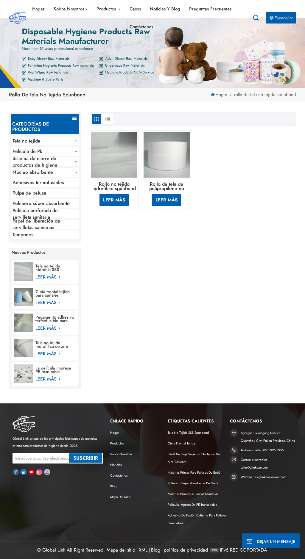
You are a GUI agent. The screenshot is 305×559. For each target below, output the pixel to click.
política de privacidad (186, 550)
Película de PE (28, 151)
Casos (135, 9)
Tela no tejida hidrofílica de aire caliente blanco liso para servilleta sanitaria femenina (53, 344)
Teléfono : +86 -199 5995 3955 (262, 450)
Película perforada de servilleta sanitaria (35, 213)
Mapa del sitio (120, 496)
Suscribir (85, 458)
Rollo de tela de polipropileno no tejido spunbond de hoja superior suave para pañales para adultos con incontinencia (166, 186)
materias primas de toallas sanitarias (193, 493)
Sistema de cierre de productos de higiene (35, 161)
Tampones (23, 234)
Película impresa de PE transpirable (192, 504)
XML (143, 550)
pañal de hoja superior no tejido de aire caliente (194, 458)
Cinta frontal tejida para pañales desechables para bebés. (52, 293)
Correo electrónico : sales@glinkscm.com (255, 463)
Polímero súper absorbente (41, 203)
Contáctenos (141, 27)
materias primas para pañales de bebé (194, 472)
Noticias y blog (165, 9)
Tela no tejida (26, 140)
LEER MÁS (46, 277)
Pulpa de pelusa (29, 193)
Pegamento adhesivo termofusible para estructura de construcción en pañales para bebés (54, 318)
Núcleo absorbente (33, 172)
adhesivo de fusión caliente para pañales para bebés (197, 519)
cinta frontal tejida (181, 443)
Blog (113, 486)
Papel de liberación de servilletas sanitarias (36, 224)
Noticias (116, 464)
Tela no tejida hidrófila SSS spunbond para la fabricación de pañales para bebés (53, 267)
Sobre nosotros (69, 9)
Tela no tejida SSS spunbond (188, 432)
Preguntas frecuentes (210, 9)
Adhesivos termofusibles (38, 182)
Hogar (38, 9)
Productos (107, 9)
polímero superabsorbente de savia (193, 483)
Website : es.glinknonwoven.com (264, 477)
